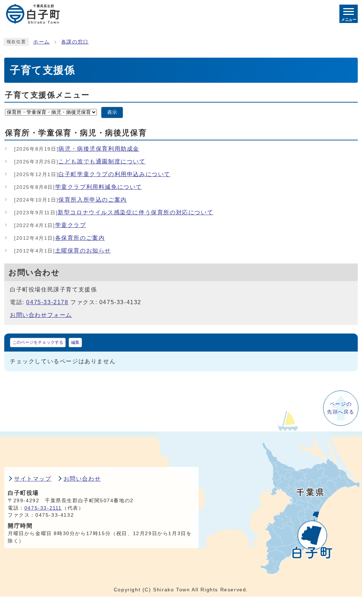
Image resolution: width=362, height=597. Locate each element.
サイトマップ (33, 479)
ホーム (41, 42)
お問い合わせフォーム (41, 315)
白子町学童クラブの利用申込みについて (92, 174)
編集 (75, 342)
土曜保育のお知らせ (62, 251)
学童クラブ (50, 225)
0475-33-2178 (47, 302)
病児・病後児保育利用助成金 (76, 149)
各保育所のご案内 (59, 238)
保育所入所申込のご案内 (70, 200)
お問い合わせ (82, 479)
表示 (112, 112)
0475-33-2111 (43, 508)
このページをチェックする (37, 342)
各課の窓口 (75, 42)
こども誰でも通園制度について (80, 161)
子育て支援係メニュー (47, 95)
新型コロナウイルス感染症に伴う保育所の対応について (113, 212)
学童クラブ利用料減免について (78, 187)
